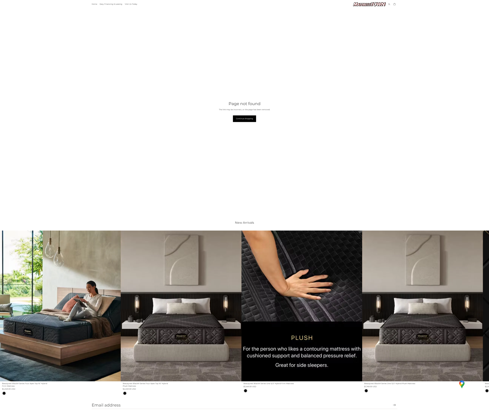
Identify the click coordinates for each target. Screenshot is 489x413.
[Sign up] (394, 405)
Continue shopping (244, 118)
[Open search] (389, 4)
